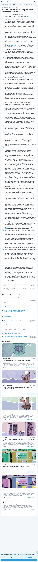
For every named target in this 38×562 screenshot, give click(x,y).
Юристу (28, 419)
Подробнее (30, 557)
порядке (11, 158)
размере (28, 16)
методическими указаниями (15, 45)
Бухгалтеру (28, 367)
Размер (6, 79)
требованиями (13, 19)
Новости (32, 419)
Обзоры (33, 367)
